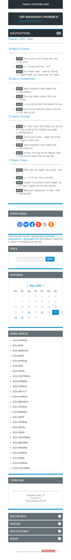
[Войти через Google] (45, 224)
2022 (22, 39)
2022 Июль (19, 432)
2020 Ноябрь (20, 396)
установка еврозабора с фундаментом (31, 237)
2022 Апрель (20, 422)
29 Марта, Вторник (19, 48)
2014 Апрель (20, 340)
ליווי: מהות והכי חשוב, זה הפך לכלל (42, 169)
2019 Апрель (20, 361)
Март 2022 (35, 285)
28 (15, 317)
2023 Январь (20, 448)
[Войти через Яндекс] (38, 224)
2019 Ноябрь (20, 381)
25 (42, 312)
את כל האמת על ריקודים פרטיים (44, 104)
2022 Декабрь (20, 442)
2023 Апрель (20, 453)
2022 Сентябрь (21, 437)
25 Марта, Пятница (19, 116)
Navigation (20, 33)
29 (22, 317)
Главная (26, 4)
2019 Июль (19, 371)
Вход (46, 4)
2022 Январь (20, 412)
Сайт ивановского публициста (38, 17)
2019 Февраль (20, 350)
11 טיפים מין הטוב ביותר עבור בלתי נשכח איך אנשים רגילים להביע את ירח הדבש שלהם (39, 129)
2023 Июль (19, 458)
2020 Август (20, 391)
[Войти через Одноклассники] (51, 224)
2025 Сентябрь (21, 468)
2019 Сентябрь (21, 376)
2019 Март (18, 356)
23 (29, 312)
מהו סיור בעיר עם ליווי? (40, 177)
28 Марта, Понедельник (22, 78)
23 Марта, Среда (18, 160)
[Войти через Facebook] (32, 224)
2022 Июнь (19, 427)
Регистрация (37, 4)
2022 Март (18, 417)
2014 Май (18, 345)
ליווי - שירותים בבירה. (38, 66)
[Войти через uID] (20, 224)
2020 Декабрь (20, 402)
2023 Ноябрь (20, 463)
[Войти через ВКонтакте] (26, 224)
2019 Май (18, 366)
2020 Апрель (20, 386)
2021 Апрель (20, 407)
